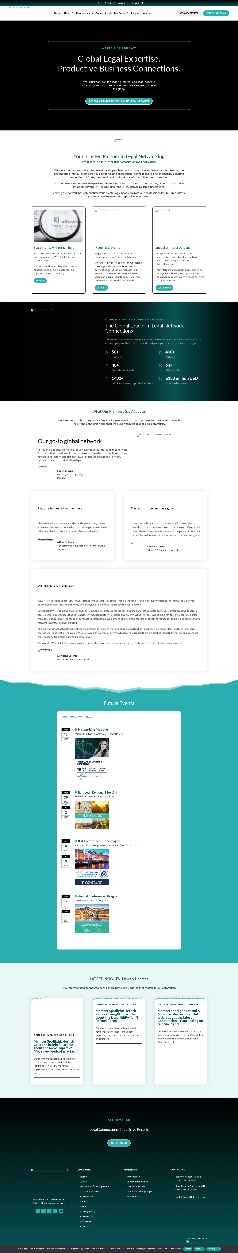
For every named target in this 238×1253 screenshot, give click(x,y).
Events (99, 13)
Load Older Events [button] (72, 716)
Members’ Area (117, 13)
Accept (188, 1249)
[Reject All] (234, 1248)
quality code (131, 170)
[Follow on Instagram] (49, 1211)
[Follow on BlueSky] (61, 1211)
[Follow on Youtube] (55, 1211)
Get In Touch (119, 1143)
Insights (135, 13)
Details (101, 287)
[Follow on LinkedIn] (43, 1211)
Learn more (164, 287)
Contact (147, 13)
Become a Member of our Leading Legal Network (119, 101)
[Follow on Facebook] (38, 1211)
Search (40, 280)
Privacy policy (213, 1249)
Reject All (199, 1249)
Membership (83, 13)
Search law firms (216, 13)
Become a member (188, 13)
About (67, 13)
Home (57, 13)
